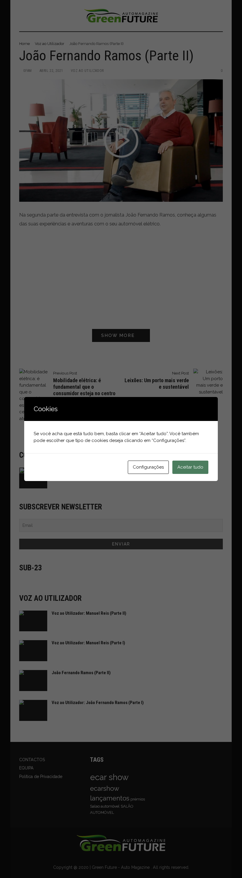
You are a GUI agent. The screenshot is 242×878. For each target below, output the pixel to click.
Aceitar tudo (190, 467)
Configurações (148, 467)
